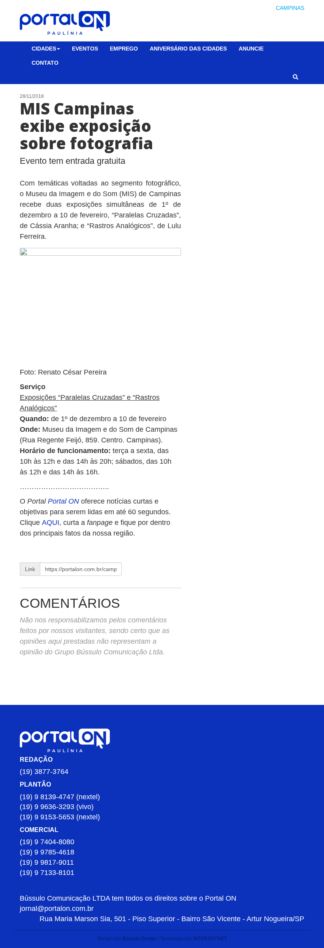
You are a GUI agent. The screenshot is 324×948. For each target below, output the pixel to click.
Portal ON (63, 501)
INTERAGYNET (210, 938)
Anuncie (251, 48)
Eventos (85, 48)
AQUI (50, 522)
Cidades (44, 48)
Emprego (124, 48)
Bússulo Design (139, 938)
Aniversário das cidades (188, 48)
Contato (45, 63)
